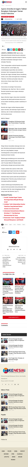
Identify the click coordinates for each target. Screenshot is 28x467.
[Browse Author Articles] (14, 241)
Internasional (5, 16)
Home (3, 451)
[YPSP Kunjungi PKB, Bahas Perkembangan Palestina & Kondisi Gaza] (20, 300)
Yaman (23, 224)
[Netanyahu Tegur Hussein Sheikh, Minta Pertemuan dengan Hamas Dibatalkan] (4, 130)
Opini (12, 454)
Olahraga (19, 454)
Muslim (20, 456)
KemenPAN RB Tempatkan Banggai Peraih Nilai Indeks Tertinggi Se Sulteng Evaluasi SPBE (7, 262)
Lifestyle (6, 456)
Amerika (6, 224)
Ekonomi (6, 454)
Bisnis (13, 456)
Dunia (15, 451)
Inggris (10, 224)
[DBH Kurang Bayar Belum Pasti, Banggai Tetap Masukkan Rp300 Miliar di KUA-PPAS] (4, 353)
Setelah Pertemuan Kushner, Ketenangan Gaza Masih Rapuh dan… (17, 137)
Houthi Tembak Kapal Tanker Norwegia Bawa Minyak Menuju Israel (13, 200)
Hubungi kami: (4, 378)
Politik (9, 451)
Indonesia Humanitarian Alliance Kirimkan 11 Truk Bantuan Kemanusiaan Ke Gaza (14, 213)
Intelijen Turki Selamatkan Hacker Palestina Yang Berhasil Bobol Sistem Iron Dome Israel (14, 206)
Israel (15, 224)
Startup (22, 451)
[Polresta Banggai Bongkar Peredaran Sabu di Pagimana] (4, 340)
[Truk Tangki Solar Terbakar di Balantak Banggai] (4, 359)
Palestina (11, 16)
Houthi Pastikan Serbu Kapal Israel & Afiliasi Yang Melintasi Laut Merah (20, 260)
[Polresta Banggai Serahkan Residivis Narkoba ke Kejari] (4, 347)
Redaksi (13, 459)
